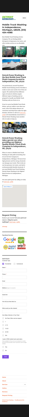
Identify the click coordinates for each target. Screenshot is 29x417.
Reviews (5, 391)
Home (4, 377)
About (4, 381)
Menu (24, 17)
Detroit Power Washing (7, 400)
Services (4, 384)
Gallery (4, 388)
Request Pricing (7, 395)
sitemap (4, 226)
